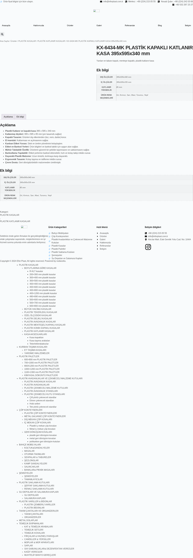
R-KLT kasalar (36, 271)
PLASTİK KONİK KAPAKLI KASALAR (42, 328)
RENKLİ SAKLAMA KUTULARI (39, 489)
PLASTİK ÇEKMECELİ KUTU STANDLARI (44, 394)
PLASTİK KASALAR (27, 41)
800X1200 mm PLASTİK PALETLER (41, 366)
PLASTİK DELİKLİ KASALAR (38, 318)
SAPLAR (28, 545)
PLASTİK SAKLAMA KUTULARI (34, 482)
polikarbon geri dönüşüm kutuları (45, 441)
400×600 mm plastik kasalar (43, 287)
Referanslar (130, 25)
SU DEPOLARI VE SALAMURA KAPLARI (39, 492)
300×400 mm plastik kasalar (43, 277)
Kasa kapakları (36, 337)
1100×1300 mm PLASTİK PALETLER (41, 372)
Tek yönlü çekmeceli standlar (43, 407)
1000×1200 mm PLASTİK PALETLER (42, 369)
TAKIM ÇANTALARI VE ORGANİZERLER (39, 511)
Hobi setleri (35, 404)
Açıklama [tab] (8, 117)
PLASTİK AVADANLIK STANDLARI (41, 391)
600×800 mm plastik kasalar (43, 306)
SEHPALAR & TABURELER (37, 457)
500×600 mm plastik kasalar (43, 300)
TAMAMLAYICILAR (33, 479)
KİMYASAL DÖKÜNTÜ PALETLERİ (41, 375)
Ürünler (70, 25)
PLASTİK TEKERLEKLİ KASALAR (40, 312)
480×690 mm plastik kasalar (43, 296)
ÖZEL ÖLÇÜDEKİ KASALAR (38, 315)
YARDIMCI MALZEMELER (36, 353)
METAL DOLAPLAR (28, 520)
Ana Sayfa (4, 41)
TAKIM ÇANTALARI (33, 514)
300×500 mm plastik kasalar (43, 281)
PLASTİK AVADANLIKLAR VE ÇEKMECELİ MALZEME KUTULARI (50, 378)
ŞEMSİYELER (26, 473)
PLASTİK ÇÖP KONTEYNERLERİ (40, 413)
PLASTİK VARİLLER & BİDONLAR (35, 501)
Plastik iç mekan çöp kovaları (43, 426)
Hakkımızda (38, 25)
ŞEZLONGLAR (31, 460)
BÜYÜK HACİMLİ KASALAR (37, 309)
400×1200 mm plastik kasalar (43, 293)
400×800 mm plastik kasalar (43, 290)
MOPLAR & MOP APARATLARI (39, 542)
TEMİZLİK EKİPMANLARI (31, 523)
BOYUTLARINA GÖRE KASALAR (40, 268)
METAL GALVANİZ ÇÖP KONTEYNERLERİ (45, 416)
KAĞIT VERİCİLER (33, 552)
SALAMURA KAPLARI (35, 498)
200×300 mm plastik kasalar (43, 274)
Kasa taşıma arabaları (40, 341)
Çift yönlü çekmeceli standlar (43, 397)
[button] (2, 34)
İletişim (188, 25)
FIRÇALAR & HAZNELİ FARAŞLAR (41, 536)
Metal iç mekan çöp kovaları (42, 429)
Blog (160, 25)
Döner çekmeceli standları (42, 400)
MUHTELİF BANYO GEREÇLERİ (40, 555)
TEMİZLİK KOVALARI (34, 533)
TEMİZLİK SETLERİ (33, 530)
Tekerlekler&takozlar (39, 344)
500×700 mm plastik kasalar (43, 303)
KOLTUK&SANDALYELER (37, 448)
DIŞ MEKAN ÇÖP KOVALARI (38, 419)
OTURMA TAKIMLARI (34, 454)
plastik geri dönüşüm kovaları (43, 435)
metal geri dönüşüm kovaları (43, 438)
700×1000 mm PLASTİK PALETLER (41, 363)
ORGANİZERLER (32, 517)
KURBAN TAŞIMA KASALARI (33, 347)
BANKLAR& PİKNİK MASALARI (39, 470)
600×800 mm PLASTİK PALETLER (40, 359)
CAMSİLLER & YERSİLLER (37, 539)
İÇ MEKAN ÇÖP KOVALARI (37, 422)
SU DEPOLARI (31, 495)
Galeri (99, 25)
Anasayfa (6, 25)
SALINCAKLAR (31, 467)
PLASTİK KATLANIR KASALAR (51, 41)
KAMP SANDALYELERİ (35, 463)
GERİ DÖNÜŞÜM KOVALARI (38, 432)
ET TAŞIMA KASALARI (35, 350)
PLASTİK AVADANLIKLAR (36, 385)
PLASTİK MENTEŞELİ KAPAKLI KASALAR (45, 325)
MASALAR (29, 451)
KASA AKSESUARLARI (35, 334)
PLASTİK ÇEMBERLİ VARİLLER (39, 504)
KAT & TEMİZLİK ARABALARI (38, 527)
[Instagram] (148, 247)
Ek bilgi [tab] (20, 117)
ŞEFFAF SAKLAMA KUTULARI (39, 486)
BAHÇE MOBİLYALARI (30, 445)
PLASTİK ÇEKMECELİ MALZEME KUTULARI (46, 388)
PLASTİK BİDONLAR (34, 508)
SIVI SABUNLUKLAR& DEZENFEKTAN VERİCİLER (49, 549)
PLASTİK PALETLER (29, 356)
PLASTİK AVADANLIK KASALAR (40, 322)
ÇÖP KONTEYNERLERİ (30, 410)
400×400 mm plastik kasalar (43, 284)
